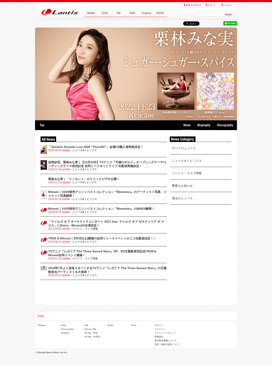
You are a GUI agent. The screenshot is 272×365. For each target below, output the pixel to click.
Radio (110, 325)
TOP (42, 125)
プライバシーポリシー (165, 333)
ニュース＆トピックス (187, 160)
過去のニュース (182, 198)
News (187, 125)
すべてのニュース (184, 148)
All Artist (65, 333)
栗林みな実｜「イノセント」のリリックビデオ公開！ (84, 179)
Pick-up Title (90, 329)
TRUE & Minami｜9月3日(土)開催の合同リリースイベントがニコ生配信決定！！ (102, 238)
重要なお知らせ (182, 185)
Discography (225, 125)
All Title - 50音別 (92, 337)
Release (42, 325)
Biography (204, 125)
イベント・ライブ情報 (187, 173)
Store (133, 325)
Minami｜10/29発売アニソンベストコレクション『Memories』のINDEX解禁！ (101, 208)
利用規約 (158, 337)
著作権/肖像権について (165, 340)
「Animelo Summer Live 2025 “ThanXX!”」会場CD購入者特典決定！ (95, 147)
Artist (63, 325)
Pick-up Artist (67, 329)
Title (86, 325)
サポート (158, 325)
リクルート (159, 329)
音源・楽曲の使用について (167, 344)
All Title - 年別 (91, 333)
